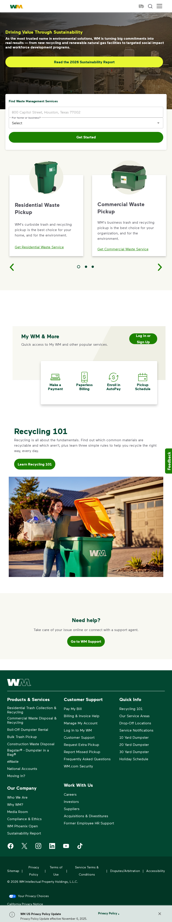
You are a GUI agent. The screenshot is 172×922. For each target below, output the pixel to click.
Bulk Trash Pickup (22, 736)
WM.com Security (78, 766)
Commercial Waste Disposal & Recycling (32, 720)
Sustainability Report (24, 833)
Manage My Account (80, 723)
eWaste (13, 761)
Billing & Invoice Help (81, 716)
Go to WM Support (86, 641)
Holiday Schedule (133, 759)
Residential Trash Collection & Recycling (31, 710)
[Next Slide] (160, 267)
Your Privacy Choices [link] (33, 896)
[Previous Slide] (11, 267)
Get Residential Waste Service (39, 247)
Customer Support (79, 737)
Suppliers (72, 808)
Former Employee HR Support (89, 823)
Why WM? (15, 804)
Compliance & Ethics (24, 819)
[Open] (158, 123)
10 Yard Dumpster (134, 737)
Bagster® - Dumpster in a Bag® (28, 752)
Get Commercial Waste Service (122, 249)
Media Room (17, 811)
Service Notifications (136, 730)
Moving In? (16, 775)
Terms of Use (56, 870)
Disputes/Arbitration (125, 871)
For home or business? (26, 117)
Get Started (86, 137)
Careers (70, 794)
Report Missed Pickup (82, 751)
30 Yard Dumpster (134, 751)
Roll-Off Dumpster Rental (27, 729)
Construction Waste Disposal (30, 744)
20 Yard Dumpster (134, 744)
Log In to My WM (78, 730)
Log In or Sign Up (143, 338)
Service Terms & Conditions (87, 870)
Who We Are (17, 797)
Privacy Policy (107, 913)
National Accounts (22, 768)
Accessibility (155, 871)
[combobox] (83, 122)
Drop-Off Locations (135, 723)
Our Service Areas (134, 716)
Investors (71, 801)
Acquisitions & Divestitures (86, 816)
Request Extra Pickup (81, 744)
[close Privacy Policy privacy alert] (159, 913)
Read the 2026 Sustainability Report (84, 62)
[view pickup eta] (141, 6)
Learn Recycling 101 (35, 464)
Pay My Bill (73, 708)
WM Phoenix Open (22, 826)
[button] (159, 6)
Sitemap (13, 871)
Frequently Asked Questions (87, 759)
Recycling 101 (130, 708)
